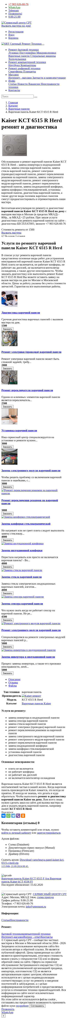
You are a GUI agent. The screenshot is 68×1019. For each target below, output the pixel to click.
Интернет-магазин (12, 936)
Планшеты (29, 71)
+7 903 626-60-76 (18, 4)
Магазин (13, 74)
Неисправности (19, 920)
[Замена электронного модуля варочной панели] (9, 463)
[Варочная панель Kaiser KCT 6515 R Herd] (14, 155)
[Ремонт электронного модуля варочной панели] (30, 623)
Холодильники (17, 59)
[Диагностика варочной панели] (9, 305)
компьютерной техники (36, 933)
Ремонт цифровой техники (24, 68)
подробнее (22, 1005)
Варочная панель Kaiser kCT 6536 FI (31, 880)
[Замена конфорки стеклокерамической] (25, 516)
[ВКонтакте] (3, 816)
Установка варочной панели (19, 430)
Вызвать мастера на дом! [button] (16, 25)
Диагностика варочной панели (20, 312)
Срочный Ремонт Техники (25, 43)
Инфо (11, 80)
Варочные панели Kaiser (36, 703)
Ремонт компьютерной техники (27, 62)
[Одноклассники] (23, 816)
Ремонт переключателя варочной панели (27, 390)
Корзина (13, 37)
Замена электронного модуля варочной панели (30, 470)
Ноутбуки (14, 65)
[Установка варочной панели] (9, 423)
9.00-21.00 (14, 16)
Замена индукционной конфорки (21, 550)
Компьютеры (28, 65)
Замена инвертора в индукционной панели (28, 656)
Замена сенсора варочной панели (22, 603)
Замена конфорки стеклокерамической (25, 523)
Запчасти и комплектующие (49, 77)
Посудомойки (27, 52)
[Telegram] (13, 816)
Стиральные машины (43, 55)
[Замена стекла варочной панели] (21, 570)
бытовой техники (11, 933)
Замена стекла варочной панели (21, 576)
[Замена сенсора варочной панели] (22, 596)
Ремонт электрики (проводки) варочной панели (31, 351)
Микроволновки (46, 52)
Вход (11, 34)
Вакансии (34, 84)
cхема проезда (45, 897)
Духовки (13, 52)
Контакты (14, 90)
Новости (22, 84)
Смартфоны (15, 71)
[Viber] (18, 816)
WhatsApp (14, 7)
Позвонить (7, 1009)
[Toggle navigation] (42, 44)
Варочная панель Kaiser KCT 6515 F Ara (25, 878)
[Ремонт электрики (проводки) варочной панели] (9, 345)
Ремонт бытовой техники (23, 49)
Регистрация (15, 31)
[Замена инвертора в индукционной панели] (28, 650)
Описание (14, 679)
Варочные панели (19, 55)
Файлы (12, 685)
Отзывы (13, 682)
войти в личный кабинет (16, 832)
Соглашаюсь (37, 1006)
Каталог (13, 105)
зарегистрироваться (48, 832)
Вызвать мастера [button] (11, 232)
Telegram (13, 10)
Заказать (7, 329)
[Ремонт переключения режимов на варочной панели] (34, 493)
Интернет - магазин (20, 77)
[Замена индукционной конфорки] (22, 543)
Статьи (12, 84)
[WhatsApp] (8, 816)
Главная (13, 102)
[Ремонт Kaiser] (31, 695)
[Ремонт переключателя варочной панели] (9, 383)
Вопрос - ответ (32, 936)
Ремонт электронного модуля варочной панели (31, 630)
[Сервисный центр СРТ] (16, 22)
